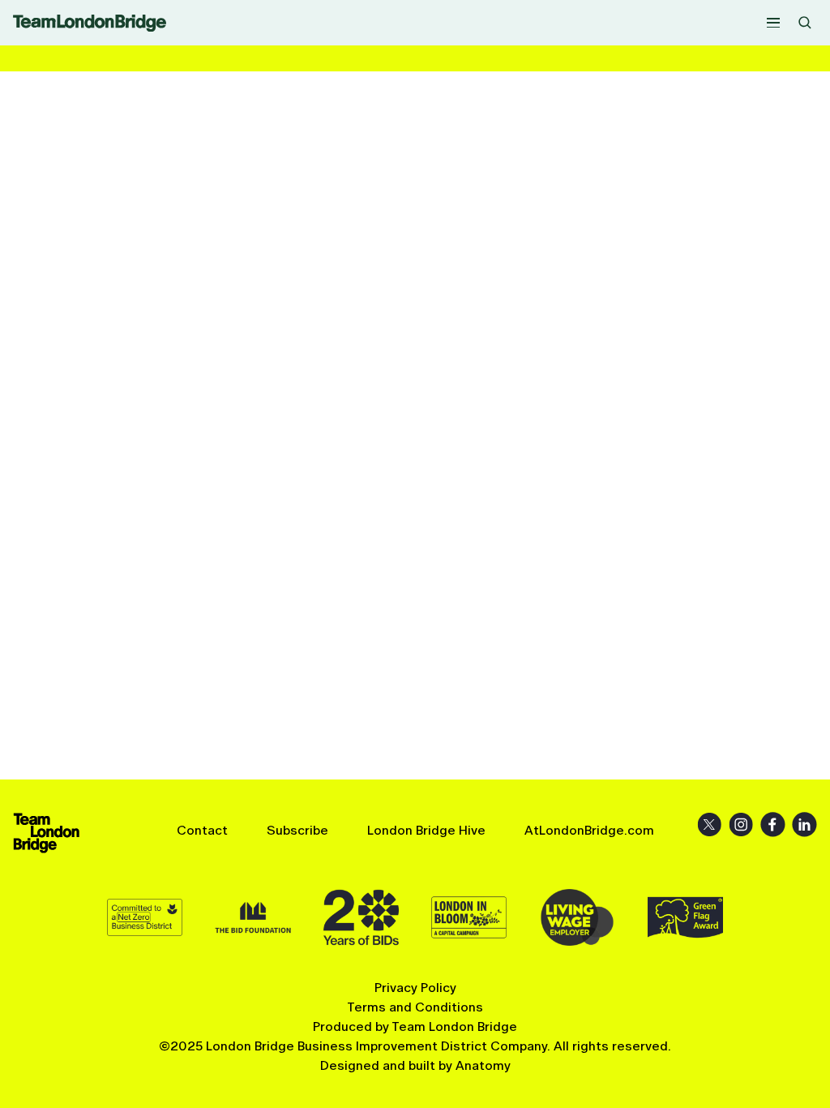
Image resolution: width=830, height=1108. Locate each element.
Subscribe (297, 830)
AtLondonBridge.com (589, 830)
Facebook (772, 824)
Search (805, 23)
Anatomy (483, 1065)
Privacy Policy (415, 987)
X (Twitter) (709, 824)
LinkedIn (804, 824)
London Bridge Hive (426, 830)
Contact (202, 830)
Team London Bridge (89, 23)
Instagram (741, 824)
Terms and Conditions (415, 1007)
